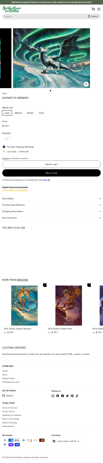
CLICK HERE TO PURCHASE (15, 190)
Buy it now (51, 173)
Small (41, 113)
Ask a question (9, 217)
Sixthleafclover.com (10, 382)
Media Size (7, 107)
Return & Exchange (10, 419)
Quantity (6, 133)
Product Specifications (13, 205)
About (5, 375)
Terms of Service (9, 408)
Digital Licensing (9, 422)
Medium (18, 113)
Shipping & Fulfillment (11, 415)
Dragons (22, 279)
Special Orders (8, 378)
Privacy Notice (8, 411)
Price (5, 121)
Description (8, 198)
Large (7, 113)
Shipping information (12, 211)
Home (4, 93)
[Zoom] (86, 84)
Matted (30, 113)
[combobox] (51, 16)
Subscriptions (8, 426)
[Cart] (93, 9)
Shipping (5, 158)
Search (5, 371)
